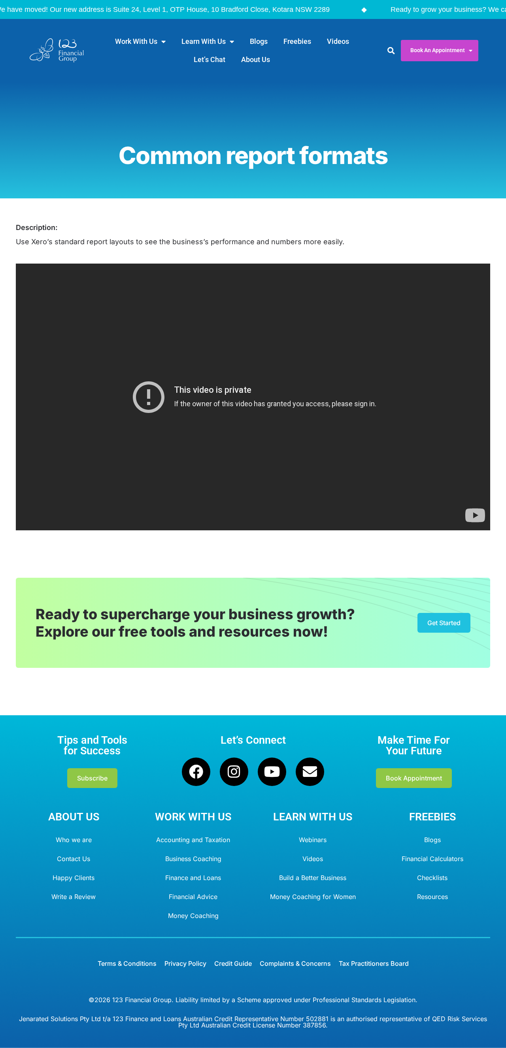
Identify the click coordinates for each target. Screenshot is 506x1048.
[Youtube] (272, 772)
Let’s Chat (209, 59)
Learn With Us (203, 41)
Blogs (259, 41)
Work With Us (136, 41)
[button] (390, 50)
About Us (255, 59)
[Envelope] (310, 772)
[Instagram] (234, 772)
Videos (338, 41)
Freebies (297, 41)
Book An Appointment (437, 50)
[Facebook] (196, 772)
